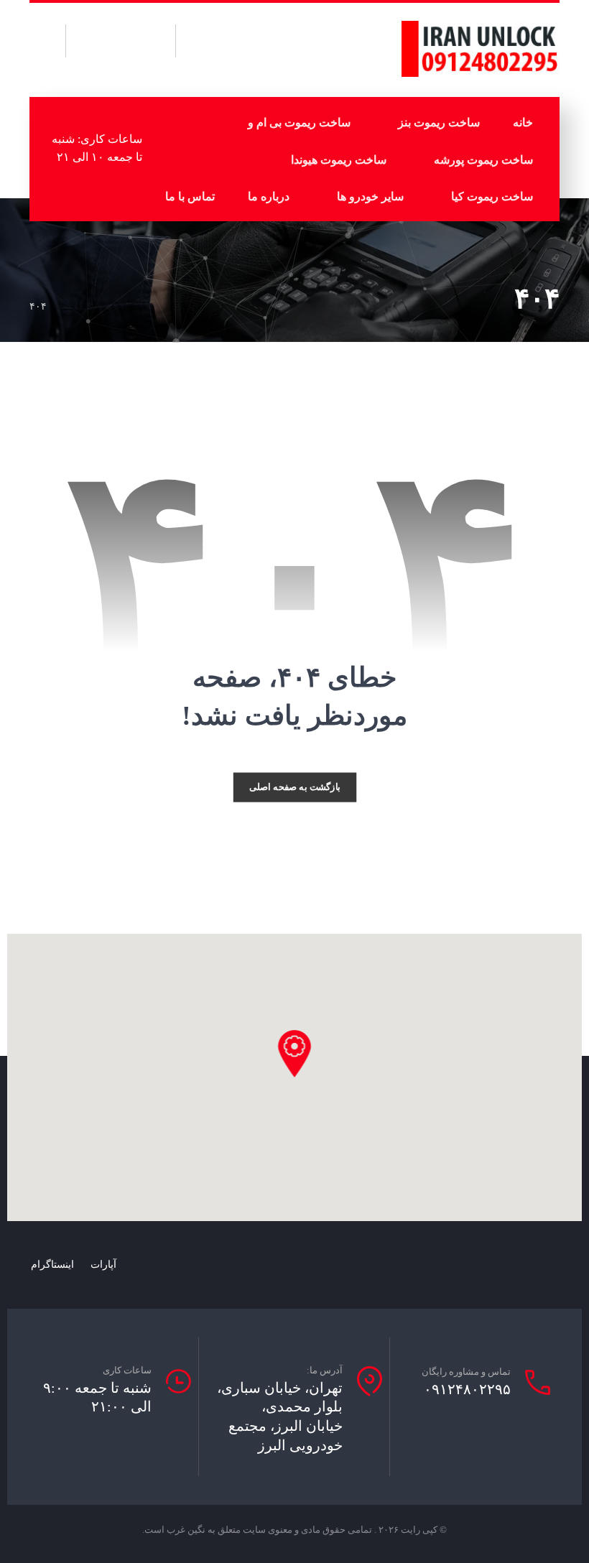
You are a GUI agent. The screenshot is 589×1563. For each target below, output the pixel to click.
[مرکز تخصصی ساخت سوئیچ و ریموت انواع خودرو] (481, 49)
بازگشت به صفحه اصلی (294, 787)
